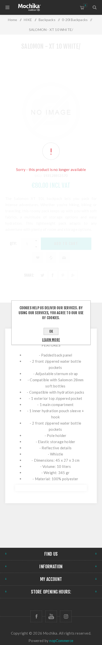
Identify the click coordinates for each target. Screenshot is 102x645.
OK (51, 331)
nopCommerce (61, 640)
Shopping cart (85, 5)
